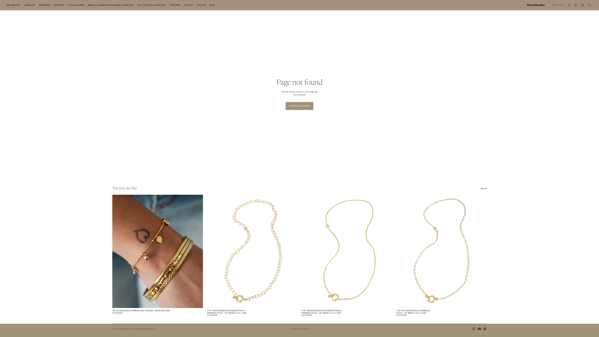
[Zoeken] (569, 5)
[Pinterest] (485, 329)
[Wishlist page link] (589, 5)
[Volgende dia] (198, 251)
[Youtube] (479, 329)
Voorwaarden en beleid (299, 329)
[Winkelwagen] (582, 5)
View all (483, 188)
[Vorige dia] (117, 251)
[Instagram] (474, 329)
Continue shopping (299, 106)
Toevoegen (484, 303)
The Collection (125, 329)
